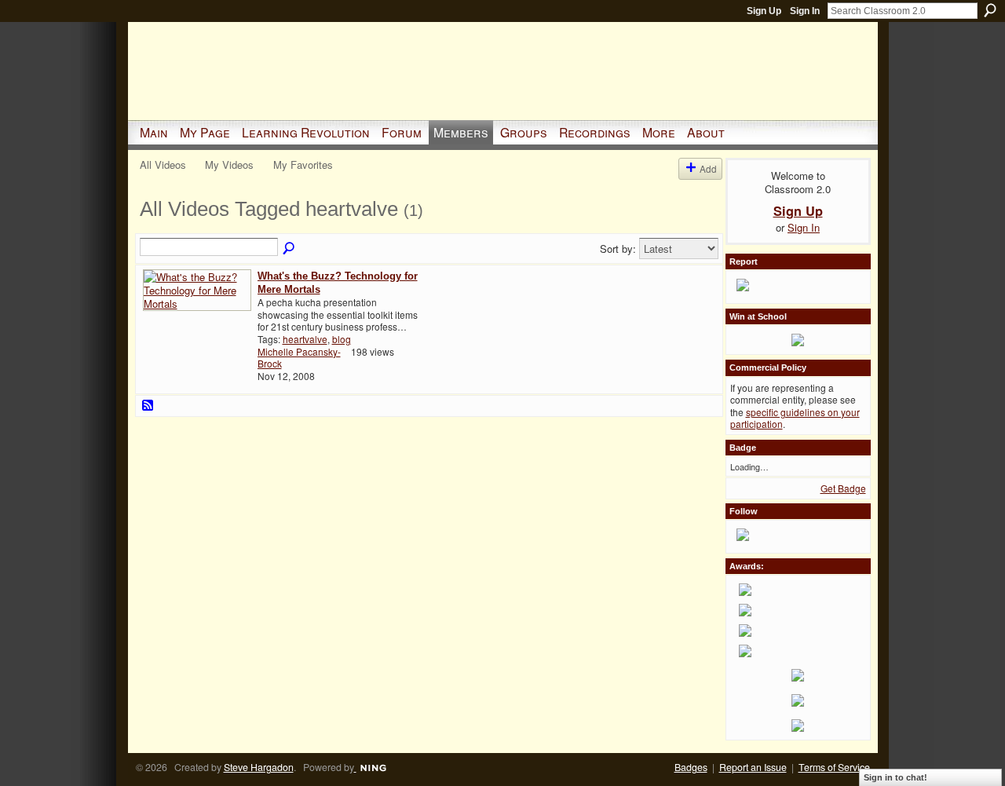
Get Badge (843, 488)
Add (708, 168)
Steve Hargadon (259, 767)
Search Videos (290, 249)
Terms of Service (834, 767)
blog (341, 338)
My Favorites (303, 164)
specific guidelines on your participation (795, 418)
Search (990, 10)
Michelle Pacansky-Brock (299, 358)
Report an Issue (753, 767)
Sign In (805, 10)
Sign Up (764, 10)
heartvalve (305, 338)
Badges (690, 767)
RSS (148, 406)
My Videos (229, 164)
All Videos (163, 164)
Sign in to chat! (895, 777)
